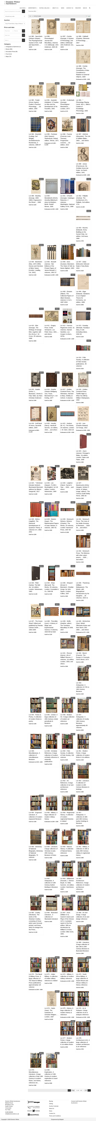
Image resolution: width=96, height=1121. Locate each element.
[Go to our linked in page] (75, 1105)
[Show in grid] (89, 16)
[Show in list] (87, 16)
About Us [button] (55, 8)
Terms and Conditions (55, 1116)
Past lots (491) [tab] (32, 11)
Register (78, 8)
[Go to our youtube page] (78, 1105)
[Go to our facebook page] (72, 1105)
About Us (51, 1108)
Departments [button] (32, 8)
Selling (51, 1103)
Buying (51, 1101)
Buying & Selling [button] (44, 8)
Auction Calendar (53, 1106)
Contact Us (69, 8)
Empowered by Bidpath (57, 1119)
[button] (90, 8)
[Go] (23, 11)
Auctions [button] (22, 8)
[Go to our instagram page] (81, 1105)
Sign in (85, 8)
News (62, 8)
